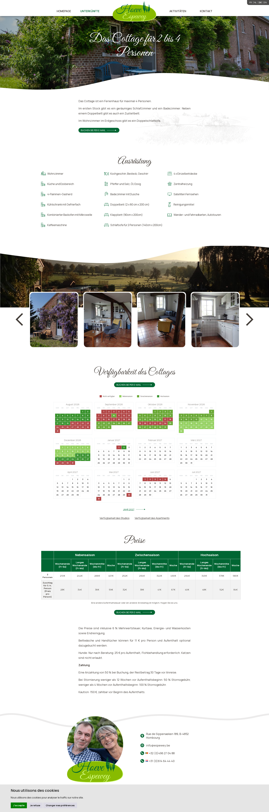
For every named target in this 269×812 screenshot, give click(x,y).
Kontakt (206, 11)
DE (260, 2)
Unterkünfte (89, 11)
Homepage (64, 11)
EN (265, 2)
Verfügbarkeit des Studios (115, 518)
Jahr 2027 (128, 509)
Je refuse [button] (35, 805)
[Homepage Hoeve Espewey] (134, 11)
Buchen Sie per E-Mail (93, 130)
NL (255, 2)
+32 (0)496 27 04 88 (162, 753)
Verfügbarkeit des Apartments (152, 518)
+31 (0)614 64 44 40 (162, 761)
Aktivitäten (178, 11)
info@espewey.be (158, 745)
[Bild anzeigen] (54, 320)
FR (250, 2)
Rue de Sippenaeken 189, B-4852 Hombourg (167, 735)
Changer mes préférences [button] (60, 805)
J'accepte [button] (18, 805)
